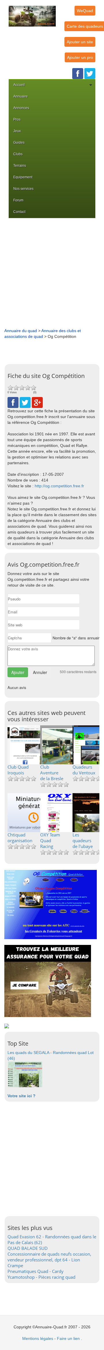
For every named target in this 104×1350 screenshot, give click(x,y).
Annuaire (20, 96)
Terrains (19, 166)
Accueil (19, 85)
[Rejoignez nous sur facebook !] (77, 73)
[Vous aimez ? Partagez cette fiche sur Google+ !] (37, 402)
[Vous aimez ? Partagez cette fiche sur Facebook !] (13, 402)
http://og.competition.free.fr (59, 486)
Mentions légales (37, 1338)
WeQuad (85, 10)
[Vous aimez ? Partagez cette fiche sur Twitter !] (25, 402)
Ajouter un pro (80, 57)
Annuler (40, 672)
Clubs (18, 154)
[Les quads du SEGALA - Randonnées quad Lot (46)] (25, 1074)
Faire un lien (68, 1338)
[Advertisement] (52, 273)
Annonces (21, 108)
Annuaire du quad (20, 330)
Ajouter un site (80, 42)
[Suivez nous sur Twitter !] (89, 73)
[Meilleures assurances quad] (47, 980)
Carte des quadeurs (85, 26)
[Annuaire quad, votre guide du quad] (32, 12)
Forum (18, 200)
